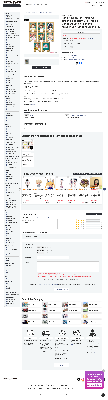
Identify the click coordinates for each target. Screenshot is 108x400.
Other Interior (10, 180)
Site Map (72, 394)
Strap (8, 117)
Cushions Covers (11, 153)
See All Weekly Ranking (79, 173)
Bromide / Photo (11, 104)
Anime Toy (9, 283)
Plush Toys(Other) (11, 93)
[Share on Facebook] (80, 63)
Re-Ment (9, 109)
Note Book (9, 139)
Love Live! (9, 69)
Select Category (8, 6)
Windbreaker (10, 231)
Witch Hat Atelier (11, 37)
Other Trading (10, 106)
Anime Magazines (11, 271)
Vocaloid (9, 44)
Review (27, 262)
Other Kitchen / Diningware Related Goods (11, 194)
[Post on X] (76, 63)
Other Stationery (11, 144)
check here (47, 350)
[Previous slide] (19, 189)
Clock (8, 160)
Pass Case (9, 216)
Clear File (9, 128)
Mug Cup (9, 187)
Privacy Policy (37, 394)
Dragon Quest (10, 50)
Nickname (28, 257)
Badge (8, 98)
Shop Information (47, 394)
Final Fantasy (10, 41)
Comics (9, 272)
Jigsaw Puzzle (10, 247)
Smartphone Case (11, 204)
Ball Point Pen (10, 130)
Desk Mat (9, 126)
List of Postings (94, 214)
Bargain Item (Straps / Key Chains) (12, 16)
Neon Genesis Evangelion (13, 56)
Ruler (8, 135)
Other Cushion (10, 149)
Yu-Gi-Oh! (9, 57)
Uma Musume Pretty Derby (77, 59)
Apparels (9, 235)
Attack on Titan (10, 46)
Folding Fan (9, 164)
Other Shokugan (11, 254)
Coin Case (9, 220)
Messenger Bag (10, 214)
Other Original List (11, 71)
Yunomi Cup (10, 189)
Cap (8, 233)
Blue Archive (10, 48)
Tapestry (9, 174)
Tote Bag (9, 213)
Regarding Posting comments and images (42, 217)
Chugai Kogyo (73, 55)
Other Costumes (11, 242)
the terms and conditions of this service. (47, 284)
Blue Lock (9, 39)
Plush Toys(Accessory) (12, 91)
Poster (8, 172)
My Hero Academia (11, 33)
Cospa (8, 240)
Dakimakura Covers (11, 151)
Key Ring (9, 100)
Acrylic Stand (10, 102)
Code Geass (10, 61)
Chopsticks (9, 191)
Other (8, 82)
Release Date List (11, 299)
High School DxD (11, 42)
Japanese (33, 104)
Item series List (10, 303)
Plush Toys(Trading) (11, 89)
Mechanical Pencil (11, 131)
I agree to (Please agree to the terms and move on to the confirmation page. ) (62, 284)
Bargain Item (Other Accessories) (12, 25)
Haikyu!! (9, 54)
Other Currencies (90, 38)
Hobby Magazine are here (13, 294)
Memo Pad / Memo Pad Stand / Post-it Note (12, 141)
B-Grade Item (10, 265)
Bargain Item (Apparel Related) (12, 22)
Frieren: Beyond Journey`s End (10, 67)
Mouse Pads (10, 202)
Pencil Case (9, 133)
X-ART (8, 80)
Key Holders (10, 115)
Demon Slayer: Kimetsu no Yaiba (12, 63)
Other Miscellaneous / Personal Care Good (12, 166)
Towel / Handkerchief (12, 162)
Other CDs (9, 278)
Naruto (8, 52)
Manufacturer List (11, 301)
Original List (10, 305)
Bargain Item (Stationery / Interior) (13, 19)
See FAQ (61, 365)
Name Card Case (11, 218)
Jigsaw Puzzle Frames (12, 249)
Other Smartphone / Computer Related (11, 206)
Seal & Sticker (10, 176)
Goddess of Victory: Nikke (13, 35)
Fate (8, 59)
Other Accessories (11, 120)
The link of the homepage (60, 394)
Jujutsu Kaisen (10, 31)
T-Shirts (9, 227)
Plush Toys (9, 87)
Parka (8, 229)
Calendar (9, 260)
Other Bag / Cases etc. (12, 222)
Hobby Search (10, 78)
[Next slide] (104, 189)
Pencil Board (10, 137)
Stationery (72, 57)
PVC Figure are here (11, 288)
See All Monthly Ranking (94, 173)
